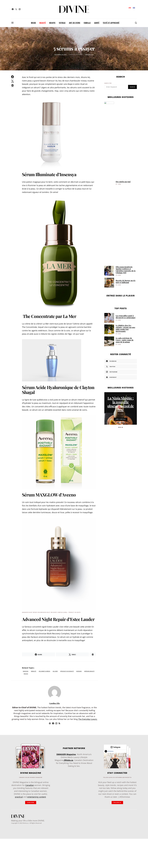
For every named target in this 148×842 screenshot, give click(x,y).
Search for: (108, 83)
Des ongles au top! (123, 181)
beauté (34, 671)
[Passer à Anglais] (130, 7)
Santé (96, 22)
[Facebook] (12, 9)
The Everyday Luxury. (87, 719)
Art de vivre (74, 22)
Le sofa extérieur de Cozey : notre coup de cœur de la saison (124, 340)
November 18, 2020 (60, 54)
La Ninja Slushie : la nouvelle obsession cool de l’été (120, 404)
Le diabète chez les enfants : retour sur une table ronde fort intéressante (125, 328)
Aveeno (26, 671)
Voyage (62, 22)
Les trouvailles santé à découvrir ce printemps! (126, 316)
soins (26, 673)
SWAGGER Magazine (66, 754)
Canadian (29, 785)
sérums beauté (89, 671)
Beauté (42, 22)
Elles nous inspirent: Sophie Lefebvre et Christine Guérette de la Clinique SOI (125, 270)
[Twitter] (16, 9)
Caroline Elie (89, 54)
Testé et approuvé (111, 22)
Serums (79, 671)
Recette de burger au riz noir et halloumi (125, 281)
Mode (33, 22)
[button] (119, 427)
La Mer (55, 671)
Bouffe (52, 22)
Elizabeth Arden (45, 671)
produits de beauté (67, 671)
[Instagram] (19, 9)
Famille (87, 22)
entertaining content (36, 797)
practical (19, 797)
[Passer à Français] (134, 7)
